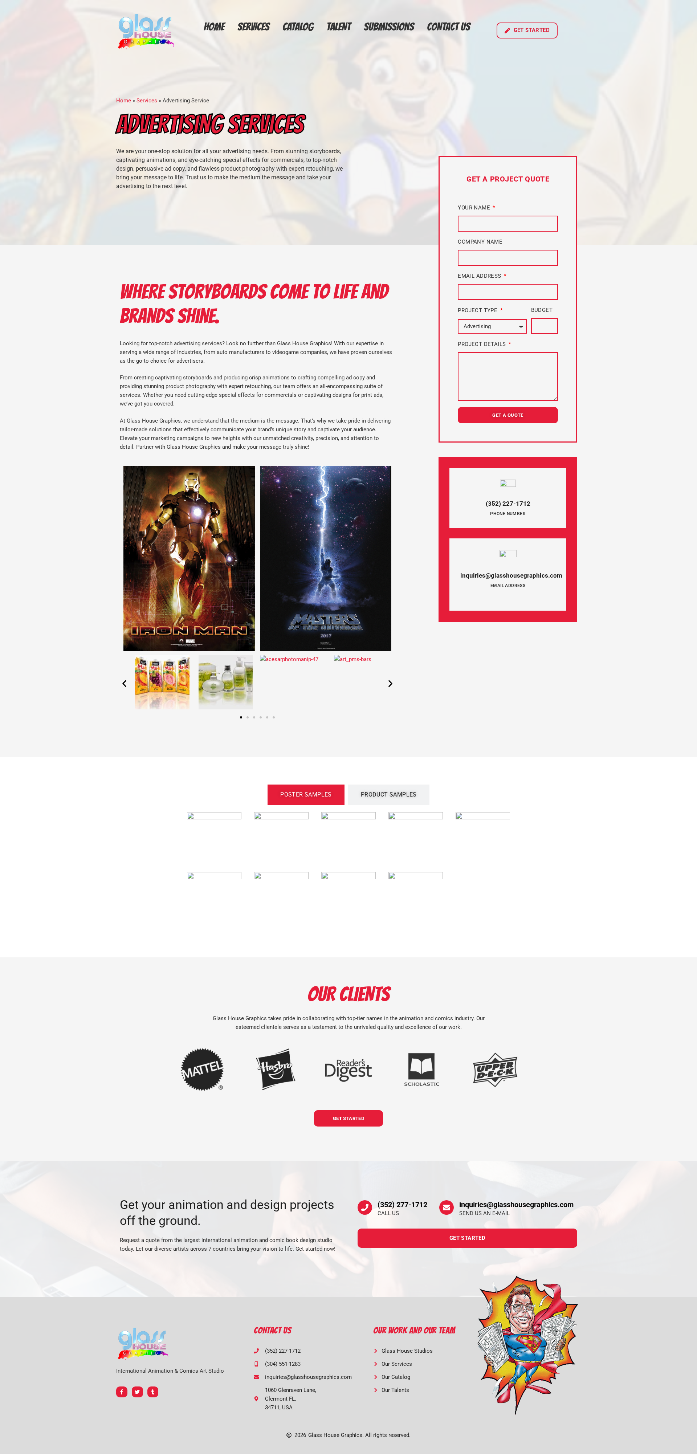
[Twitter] (137, 1392)
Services (253, 26)
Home (214, 26)
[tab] (306, 795)
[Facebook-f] (121, 1392)
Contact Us (448, 26)
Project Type (478, 310)
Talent (338, 26)
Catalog (297, 26)
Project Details (482, 344)
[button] (124, 683)
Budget (542, 310)
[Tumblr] (153, 1392)
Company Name (480, 242)
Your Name (475, 207)
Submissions (389, 26)
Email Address (480, 276)
